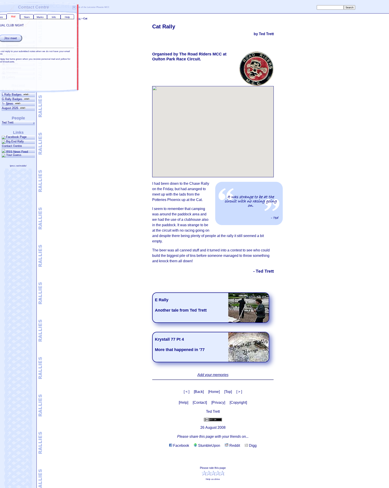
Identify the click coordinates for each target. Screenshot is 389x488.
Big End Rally (15, 141)
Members (12, 72)
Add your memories (212, 375)
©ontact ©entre (12, 146)
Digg (252, 445)
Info (88, 17)
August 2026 (11, 108)
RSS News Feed (16, 151)
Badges (11, 54)
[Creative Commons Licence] (213, 419)
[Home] (214, 392)
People (18, 118)
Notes (34, 17)
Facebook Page (16, 137)
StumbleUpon (208, 445)
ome (10, 41)
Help (101, 17)
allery (10, 77)
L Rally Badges (12, 94)
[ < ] (186, 392)
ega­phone (13, 68)
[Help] (183, 402)
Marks (74, 17)
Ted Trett (8, 122)
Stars (61, 17)
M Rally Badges (13, 90)
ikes (10, 50)
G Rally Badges (13, 99)
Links (18, 132)
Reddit (234, 445)
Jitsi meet (44, 38)
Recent (18, 85)
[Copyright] (238, 402)
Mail (47, 16)
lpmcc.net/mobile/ (18, 166)
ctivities (12, 63)
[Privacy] (218, 402)
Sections (18, 36)
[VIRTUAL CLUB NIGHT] (111, 47)
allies (10, 59)
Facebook (180, 445)
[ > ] (239, 392)
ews (9, 45)
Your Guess (13, 155)
